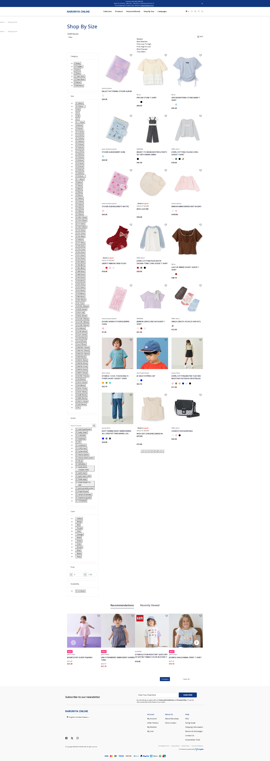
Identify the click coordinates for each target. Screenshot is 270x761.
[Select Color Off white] (173, 159)
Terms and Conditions (166, 700)
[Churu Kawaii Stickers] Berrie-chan (116, 322)
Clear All (186, 679)
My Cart (150, 731)
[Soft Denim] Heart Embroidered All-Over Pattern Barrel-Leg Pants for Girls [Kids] (116, 433)
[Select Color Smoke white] (183, 159)
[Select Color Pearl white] (138, 214)
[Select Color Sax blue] (176, 159)
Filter (70, 37)
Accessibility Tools (192, 740)
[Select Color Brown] (176, 274)
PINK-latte (175, 149)
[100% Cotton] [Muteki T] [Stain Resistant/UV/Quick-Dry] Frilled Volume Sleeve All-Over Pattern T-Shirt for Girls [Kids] (186, 378)
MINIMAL (140, 149)
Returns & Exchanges (194, 731)
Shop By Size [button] (149, 11)
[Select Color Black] (141, 102)
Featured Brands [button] (133, 11)
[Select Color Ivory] (138, 102)
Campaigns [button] (162, 11)
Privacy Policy (181, 700)
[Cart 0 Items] (202, 11)
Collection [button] (107, 11)
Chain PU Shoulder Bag (182, 431)
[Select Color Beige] (138, 380)
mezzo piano (107, 88)
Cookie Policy (185, 746)
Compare (165, 679)
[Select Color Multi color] (173, 326)
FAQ (187, 718)
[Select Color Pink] (103, 211)
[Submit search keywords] (192, 11)
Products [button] (119, 11)
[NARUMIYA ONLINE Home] (78, 11)
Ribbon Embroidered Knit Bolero (186, 206)
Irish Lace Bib (142, 209)
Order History (152, 723)
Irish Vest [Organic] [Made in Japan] (150, 434)
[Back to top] (265, 748)
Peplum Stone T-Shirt (147, 97)
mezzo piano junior (109, 203)
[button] (195, 11)
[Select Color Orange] (103, 383)
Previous (73, 642)
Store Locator (170, 723)
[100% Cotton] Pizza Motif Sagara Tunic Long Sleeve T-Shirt (152, 262)
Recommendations (122, 605)
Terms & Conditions (197, 746)
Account (150, 714)
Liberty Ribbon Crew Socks (114, 263)
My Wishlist (152, 727)
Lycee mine (175, 373)
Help (187, 714)
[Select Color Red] (106, 268)
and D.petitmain (143, 373)
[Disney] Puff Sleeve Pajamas (79, 657)
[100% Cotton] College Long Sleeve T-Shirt (184, 153)
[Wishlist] (129, 54)
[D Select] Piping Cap (146, 376)
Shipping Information (194, 727)
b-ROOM (138, 651)
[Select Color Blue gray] (183, 384)
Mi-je (138, 95)
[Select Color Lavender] (103, 96)
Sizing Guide (190, 723)
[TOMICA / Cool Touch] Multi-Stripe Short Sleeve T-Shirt (115, 377)
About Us (169, 714)
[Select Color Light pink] (103, 329)
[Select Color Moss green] (106, 383)
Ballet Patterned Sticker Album (117, 91)
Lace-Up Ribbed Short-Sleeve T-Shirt (185, 268)
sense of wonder (143, 206)
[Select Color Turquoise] (110, 383)
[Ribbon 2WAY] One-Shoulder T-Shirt (151, 322)
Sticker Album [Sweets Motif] (115, 206)
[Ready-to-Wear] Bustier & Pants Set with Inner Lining (152, 153)
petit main (106, 373)
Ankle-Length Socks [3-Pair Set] (186, 321)
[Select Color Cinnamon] (176, 384)
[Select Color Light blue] (176, 105)
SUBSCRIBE (187, 695)
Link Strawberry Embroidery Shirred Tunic (118, 658)
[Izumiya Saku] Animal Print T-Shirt (185, 657)
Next (196, 642)
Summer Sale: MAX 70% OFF (134, 1)
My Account (152, 718)
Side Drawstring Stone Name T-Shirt (185, 98)
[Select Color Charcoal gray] (110, 439)
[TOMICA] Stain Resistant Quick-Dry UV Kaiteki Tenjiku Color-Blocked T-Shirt (151, 657)
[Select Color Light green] (180, 384)
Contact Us (189, 735)
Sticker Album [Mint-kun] (113, 152)
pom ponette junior (109, 149)
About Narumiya (172, 718)
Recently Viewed (150, 605)
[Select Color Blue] (141, 380)
